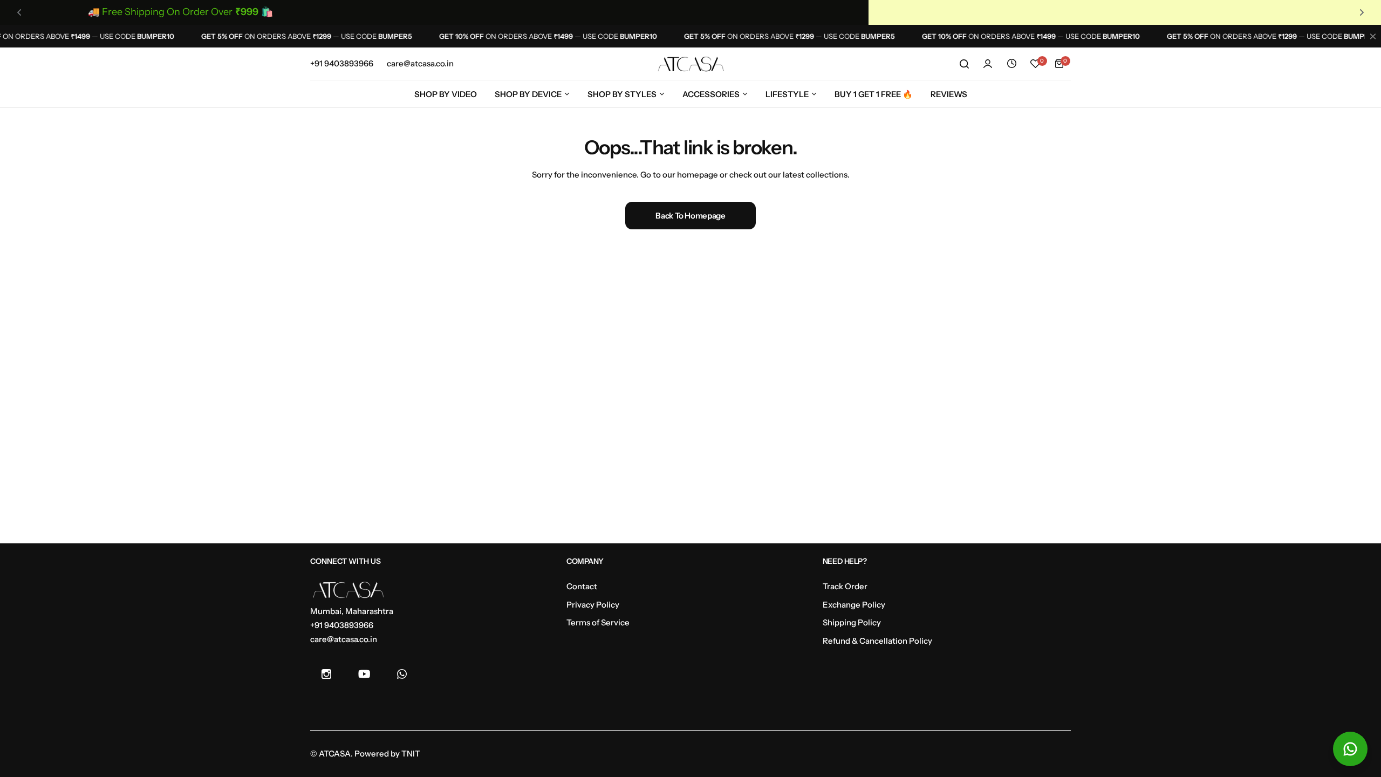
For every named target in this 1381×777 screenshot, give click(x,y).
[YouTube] (364, 674)
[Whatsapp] (402, 674)
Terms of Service (598, 622)
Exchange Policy (854, 604)
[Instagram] (326, 674)
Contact (581, 586)
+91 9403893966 (341, 625)
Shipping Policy (852, 622)
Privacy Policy (592, 604)
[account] (988, 64)
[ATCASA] (690, 63)
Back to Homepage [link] (690, 215)
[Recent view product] (1011, 64)
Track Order (845, 586)
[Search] (964, 64)
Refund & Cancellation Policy (877, 641)
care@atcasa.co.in (343, 639)
